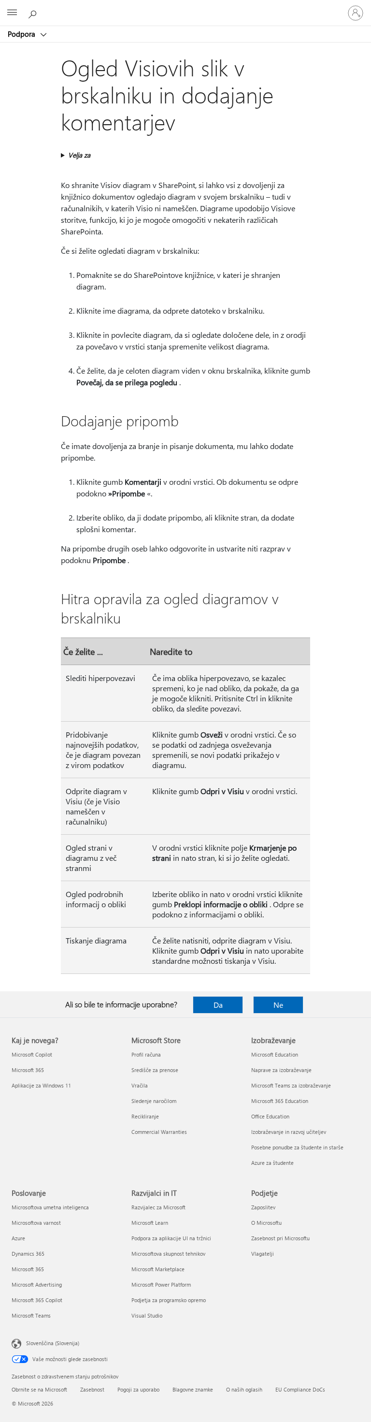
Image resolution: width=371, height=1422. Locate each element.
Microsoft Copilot (32, 1054)
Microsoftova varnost (36, 1222)
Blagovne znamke (192, 1389)
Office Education (270, 1116)
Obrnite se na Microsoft (39, 1389)
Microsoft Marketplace (158, 1269)
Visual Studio (146, 1315)
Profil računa (146, 1054)
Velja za (79, 155)
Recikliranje (145, 1116)
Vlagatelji (262, 1253)
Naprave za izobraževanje (281, 1070)
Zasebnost (92, 1389)
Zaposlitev (263, 1207)
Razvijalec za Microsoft (158, 1207)
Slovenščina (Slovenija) (52, 1343)
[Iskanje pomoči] (34, 12)
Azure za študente (272, 1162)
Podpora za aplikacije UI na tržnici (171, 1238)
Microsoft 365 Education (279, 1100)
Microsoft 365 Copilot (37, 1300)
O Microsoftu (266, 1222)
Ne (278, 1005)
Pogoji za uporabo (138, 1389)
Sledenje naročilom (153, 1100)
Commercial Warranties (159, 1131)
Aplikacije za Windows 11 (41, 1085)
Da (218, 1005)
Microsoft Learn (149, 1222)
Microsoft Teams (31, 1315)
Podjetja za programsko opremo (168, 1300)
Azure (18, 1238)
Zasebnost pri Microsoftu (280, 1238)
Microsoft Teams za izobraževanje (291, 1085)
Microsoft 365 (28, 1070)
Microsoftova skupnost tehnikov (168, 1253)
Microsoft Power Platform (161, 1284)
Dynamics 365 (28, 1253)
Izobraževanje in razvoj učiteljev (288, 1131)
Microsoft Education (274, 1054)
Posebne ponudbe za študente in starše (297, 1147)
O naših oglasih (244, 1389)
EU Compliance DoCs (300, 1389)
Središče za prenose (154, 1070)
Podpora (22, 34)
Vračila (139, 1085)
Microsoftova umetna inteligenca (50, 1207)
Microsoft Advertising (37, 1284)
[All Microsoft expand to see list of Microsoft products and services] (12, 13)
